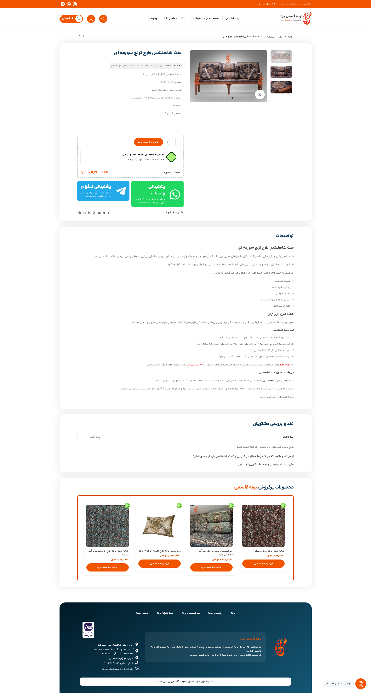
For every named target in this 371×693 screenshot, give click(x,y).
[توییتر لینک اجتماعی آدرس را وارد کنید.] (104, 212)
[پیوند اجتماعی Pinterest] (94, 212)
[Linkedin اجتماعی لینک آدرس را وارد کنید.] (89, 212)
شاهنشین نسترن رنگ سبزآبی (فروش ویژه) (215, 553)
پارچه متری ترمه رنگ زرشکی (269, 551)
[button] (263, 564)
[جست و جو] (103, 18)
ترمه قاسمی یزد (176, 681)
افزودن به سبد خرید (148, 142)
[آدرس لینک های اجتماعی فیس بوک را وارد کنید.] (109, 212)
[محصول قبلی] (87, 36)
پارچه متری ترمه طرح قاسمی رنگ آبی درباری (108, 553)
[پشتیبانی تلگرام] (121, 191)
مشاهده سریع (245, 510)
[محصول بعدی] (79, 36)
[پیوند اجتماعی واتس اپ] (69, 4)
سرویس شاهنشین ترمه (138, 66)
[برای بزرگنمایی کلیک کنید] (260, 94)
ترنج (156, 66)
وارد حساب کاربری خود (256, 464)
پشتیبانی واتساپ (156, 190)
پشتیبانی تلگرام (96, 186)
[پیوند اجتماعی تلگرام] (63, 4)
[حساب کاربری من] (91, 18)
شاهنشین (166, 66)
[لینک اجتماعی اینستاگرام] (75, 4)
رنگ (280, 37)
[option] (281, 56)
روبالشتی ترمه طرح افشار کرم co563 (160, 551)
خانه (290, 37)
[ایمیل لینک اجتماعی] (99, 212)
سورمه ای (269, 37)
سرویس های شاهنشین (277, 381)
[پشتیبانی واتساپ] (175, 194)
